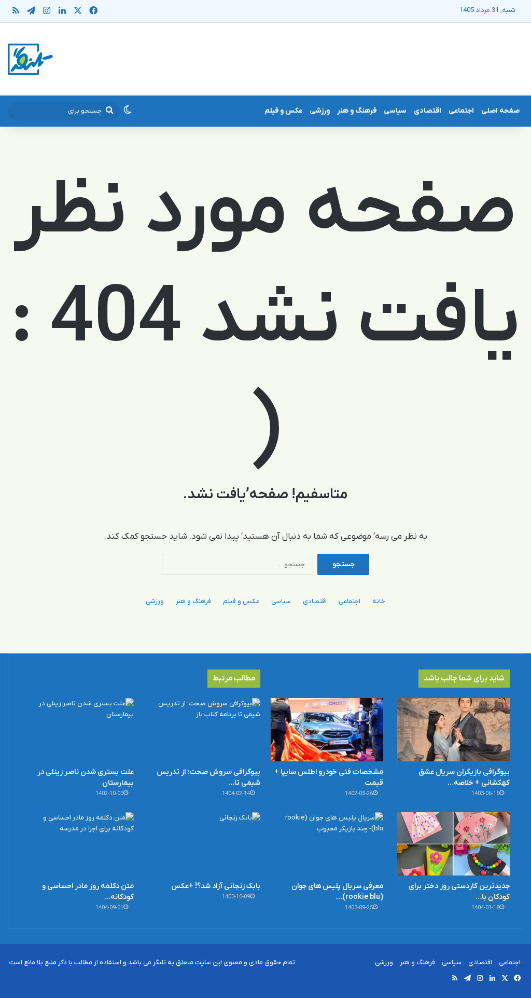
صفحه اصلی (500, 111)
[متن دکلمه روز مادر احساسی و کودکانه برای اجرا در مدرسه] (77, 844)
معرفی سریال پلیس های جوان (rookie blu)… (337, 891)
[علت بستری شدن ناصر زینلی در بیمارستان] (77, 729)
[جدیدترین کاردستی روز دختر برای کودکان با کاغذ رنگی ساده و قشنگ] (453, 844)
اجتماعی (461, 111)
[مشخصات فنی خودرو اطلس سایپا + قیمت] (327, 729)
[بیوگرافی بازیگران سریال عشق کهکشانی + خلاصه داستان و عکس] (453, 729)
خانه (378, 601)
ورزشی (320, 111)
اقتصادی (427, 111)
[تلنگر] (30, 59)
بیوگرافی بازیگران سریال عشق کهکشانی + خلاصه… (464, 777)
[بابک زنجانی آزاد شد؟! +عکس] (204, 844)
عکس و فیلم (283, 111)
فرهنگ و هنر (356, 111)
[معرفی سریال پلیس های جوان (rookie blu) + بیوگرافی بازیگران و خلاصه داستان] (327, 844)
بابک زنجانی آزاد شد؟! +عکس (215, 886)
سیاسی (395, 111)
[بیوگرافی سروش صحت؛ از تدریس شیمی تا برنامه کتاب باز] (204, 729)
